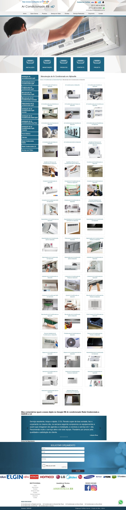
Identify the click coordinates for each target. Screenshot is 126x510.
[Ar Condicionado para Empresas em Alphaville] (50, 132)
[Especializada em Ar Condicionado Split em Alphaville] (50, 247)
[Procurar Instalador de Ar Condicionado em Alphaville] (50, 342)
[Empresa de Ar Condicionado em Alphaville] (72, 209)
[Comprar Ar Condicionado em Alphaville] (50, 190)
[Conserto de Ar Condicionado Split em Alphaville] (50, 209)
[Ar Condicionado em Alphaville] (72, 94)
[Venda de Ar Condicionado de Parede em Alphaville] (72, 380)
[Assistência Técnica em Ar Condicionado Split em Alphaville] (72, 171)
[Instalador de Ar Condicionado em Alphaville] (50, 285)
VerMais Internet (85, 508)
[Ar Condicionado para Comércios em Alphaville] (95, 113)
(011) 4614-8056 (98, 5)
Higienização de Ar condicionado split (28, 104)
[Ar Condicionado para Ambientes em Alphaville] (50, 113)
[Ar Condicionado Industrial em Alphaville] (95, 94)
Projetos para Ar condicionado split (28, 88)
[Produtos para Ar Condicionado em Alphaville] (72, 342)
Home (24, 13)
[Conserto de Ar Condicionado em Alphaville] (95, 190)
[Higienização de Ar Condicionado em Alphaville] (50, 266)
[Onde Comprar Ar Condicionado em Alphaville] (95, 323)
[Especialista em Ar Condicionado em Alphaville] (50, 228)
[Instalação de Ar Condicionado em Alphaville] (95, 266)
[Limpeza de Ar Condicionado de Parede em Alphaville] (72, 285)
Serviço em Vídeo (56, 13)
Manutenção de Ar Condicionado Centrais (29, 99)
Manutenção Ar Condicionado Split (28, 93)
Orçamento (91, 13)
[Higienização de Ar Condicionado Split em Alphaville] (72, 266)
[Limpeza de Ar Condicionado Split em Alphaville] (50, 304)
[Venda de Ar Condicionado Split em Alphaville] (50, 399)
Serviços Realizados (78, 13)
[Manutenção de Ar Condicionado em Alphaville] (50, 323)
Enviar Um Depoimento (28, 441)
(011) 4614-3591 (95, 8)
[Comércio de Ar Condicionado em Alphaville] (95, 171)
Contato (101, 13)
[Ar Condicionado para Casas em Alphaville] (72, 113)
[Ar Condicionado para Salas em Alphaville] (50, 151)
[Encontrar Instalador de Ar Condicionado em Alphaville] (95, 209)
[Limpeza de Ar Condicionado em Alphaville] (95, 285)
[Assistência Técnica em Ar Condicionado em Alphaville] (50, 171)
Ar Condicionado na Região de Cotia (31, 504)
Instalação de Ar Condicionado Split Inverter (28, 110)
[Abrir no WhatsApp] (104, 8)
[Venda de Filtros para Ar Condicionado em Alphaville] (72, 399)
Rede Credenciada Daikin (28, 142)
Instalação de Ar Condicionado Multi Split (30, 116)
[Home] (38, 6)
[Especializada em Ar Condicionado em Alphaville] (95, 228)
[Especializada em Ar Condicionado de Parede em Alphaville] (72, 228)
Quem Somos (34, 13)
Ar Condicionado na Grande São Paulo (53, 79)
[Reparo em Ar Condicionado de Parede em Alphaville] (95, 342)
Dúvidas (67, 13)
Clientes (24, 137)
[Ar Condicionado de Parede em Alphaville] (50, 94)
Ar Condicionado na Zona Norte (93, 504)
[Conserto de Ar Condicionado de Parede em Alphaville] (72, 190)
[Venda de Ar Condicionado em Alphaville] (95, 380)
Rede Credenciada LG (29, 146)
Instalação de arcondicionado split (28, 77)
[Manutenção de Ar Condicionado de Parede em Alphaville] (95, 304)
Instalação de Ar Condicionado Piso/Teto (29, 122)
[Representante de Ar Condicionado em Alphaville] (95, 361)
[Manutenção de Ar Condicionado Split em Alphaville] (72, 323)
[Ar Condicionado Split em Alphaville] (72, 151)
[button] (9, 35)
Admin (103, 508)
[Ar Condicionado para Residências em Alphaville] (95, 132)
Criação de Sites (95, 508)
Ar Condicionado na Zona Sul (29, 506)
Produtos (44, 13)
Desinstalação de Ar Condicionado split (28, 83)
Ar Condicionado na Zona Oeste (74, 504)
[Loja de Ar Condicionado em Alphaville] (72, 304)
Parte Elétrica (26, 134)
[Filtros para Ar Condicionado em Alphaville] (72, 247)
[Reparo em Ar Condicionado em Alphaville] (50, 361)
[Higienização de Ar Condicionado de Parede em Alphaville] (95, 247)
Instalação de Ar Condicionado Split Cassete (28, 128)
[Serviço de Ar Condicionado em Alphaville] (50, 380)
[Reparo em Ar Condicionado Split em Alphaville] (72, 361)
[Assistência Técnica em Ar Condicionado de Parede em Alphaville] (95, 152)
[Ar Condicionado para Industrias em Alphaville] (72, 132)
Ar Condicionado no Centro (46, 506)
